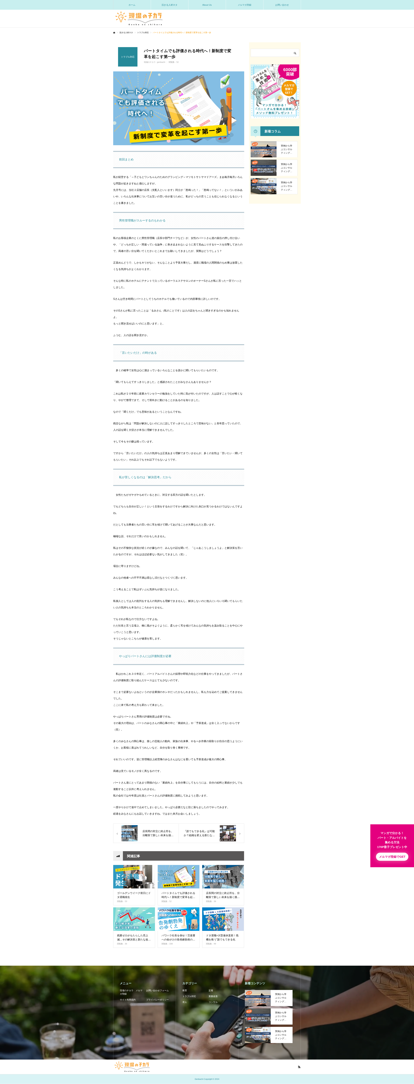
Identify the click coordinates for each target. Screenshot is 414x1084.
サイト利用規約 (128, 999)
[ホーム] (114, 33)
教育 (184, 990)
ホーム (132, 5)
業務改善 (213, 996)
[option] (178, 108)
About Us (207, 5)
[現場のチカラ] (139, 17)
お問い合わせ (282, 5)
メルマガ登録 (244, 5)
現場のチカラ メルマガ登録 (131, 992)
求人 (184, 1002)
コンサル (213, 1002)
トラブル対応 (189, 996)
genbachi (161, 62)
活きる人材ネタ (169, 5)
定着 (211, 990)
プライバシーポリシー (157, 999)
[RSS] (299, 1066)
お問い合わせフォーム (157, 990)
